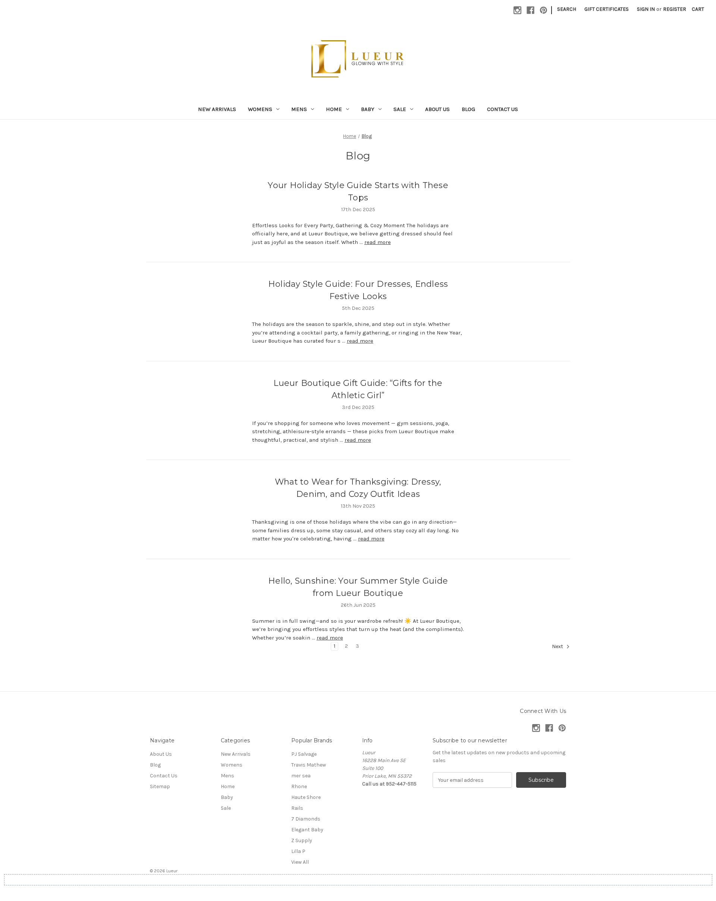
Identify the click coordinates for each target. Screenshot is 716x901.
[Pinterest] (543, 10)
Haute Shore (306, 797)
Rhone (299, 786)
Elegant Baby (307, 830)
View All (300, 862)
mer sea (301, 775)
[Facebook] (530, 10)
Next (558, 647)
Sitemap (160, 786)
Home (334, 109)
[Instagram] (517, 10)
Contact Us (502, 109)
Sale (399, 109)
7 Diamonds (305, 819)
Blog (468, 109)
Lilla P (298, 851)
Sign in (646, 9)
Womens (260, 109)
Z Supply (301, 840)
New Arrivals (217, 109)
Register (674, 9)
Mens (299, 109)
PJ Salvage (304, 754)
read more (377, 242)
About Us (437, 109)
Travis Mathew (308, 765)
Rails (297, 808)
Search (566, 9)
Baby (367, 109)
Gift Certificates (606, 9)
